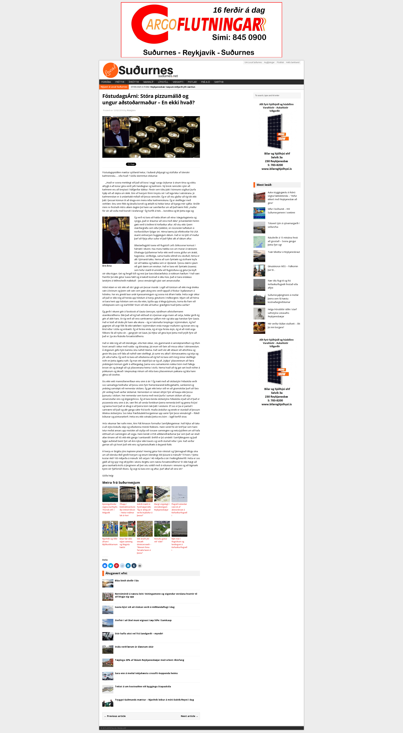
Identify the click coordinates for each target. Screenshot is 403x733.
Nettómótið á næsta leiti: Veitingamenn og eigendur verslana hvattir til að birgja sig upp (156, 595)
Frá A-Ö (205, 81)
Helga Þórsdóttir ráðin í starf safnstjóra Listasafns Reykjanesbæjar (282, 313)
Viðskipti (178, 81)
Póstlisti (280, 62)
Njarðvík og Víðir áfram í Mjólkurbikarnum (110, 541)
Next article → (189, 716)
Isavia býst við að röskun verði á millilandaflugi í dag (145, 607)
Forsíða (106, 81)
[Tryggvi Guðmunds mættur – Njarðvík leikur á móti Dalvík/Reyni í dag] (107, 704)
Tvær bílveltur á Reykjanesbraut (284, 251)
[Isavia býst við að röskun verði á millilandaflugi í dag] (107, 612)
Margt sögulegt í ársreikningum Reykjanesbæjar (161, 507)
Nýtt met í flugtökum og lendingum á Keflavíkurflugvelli (179, 544)
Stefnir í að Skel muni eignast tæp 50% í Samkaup (143, 620)
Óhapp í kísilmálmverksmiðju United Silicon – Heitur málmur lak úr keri (127, 510)
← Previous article (115, 716)
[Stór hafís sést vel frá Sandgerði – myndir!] (107, 638)
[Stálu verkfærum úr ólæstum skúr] (107, 651)
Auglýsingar (269, 62)
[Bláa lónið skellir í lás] (107, 585)
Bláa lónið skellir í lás (127, 580)
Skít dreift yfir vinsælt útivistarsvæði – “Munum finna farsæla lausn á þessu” (144, 545)
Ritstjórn (131, 110)
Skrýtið (219, 81)
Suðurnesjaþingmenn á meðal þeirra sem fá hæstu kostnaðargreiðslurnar (283, 298)
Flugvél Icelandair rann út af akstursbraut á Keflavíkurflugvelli (179, 510)
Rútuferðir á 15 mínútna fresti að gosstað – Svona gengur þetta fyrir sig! (283, 241)
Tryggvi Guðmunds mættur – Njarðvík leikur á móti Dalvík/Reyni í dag (154, 699)
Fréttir (119, 81)
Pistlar (192, 81)
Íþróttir (134, 81)
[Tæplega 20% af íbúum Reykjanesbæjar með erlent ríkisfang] (107, 664)
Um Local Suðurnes (253, 62)
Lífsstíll (163, 81)
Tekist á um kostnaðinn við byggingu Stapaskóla (143, 686)
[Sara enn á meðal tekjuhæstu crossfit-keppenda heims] (107, 678)
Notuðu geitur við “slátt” (160, 540)
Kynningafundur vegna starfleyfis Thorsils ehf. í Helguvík (109, 508)
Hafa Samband (292, 62)
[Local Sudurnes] (201, 70)
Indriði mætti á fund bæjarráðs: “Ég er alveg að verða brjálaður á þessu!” (144, 510)
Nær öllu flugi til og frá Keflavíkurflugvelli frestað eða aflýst (283, 284)
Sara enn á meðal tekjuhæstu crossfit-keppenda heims (146, 673)
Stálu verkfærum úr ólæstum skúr (134, 646)
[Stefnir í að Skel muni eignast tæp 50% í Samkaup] (107, 625)
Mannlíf (148, 81)
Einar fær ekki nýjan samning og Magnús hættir (126, 543)
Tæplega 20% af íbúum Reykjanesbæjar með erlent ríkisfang (149, 659)
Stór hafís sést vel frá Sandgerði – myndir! (139, 633)
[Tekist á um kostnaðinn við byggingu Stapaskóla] (107, 691)
